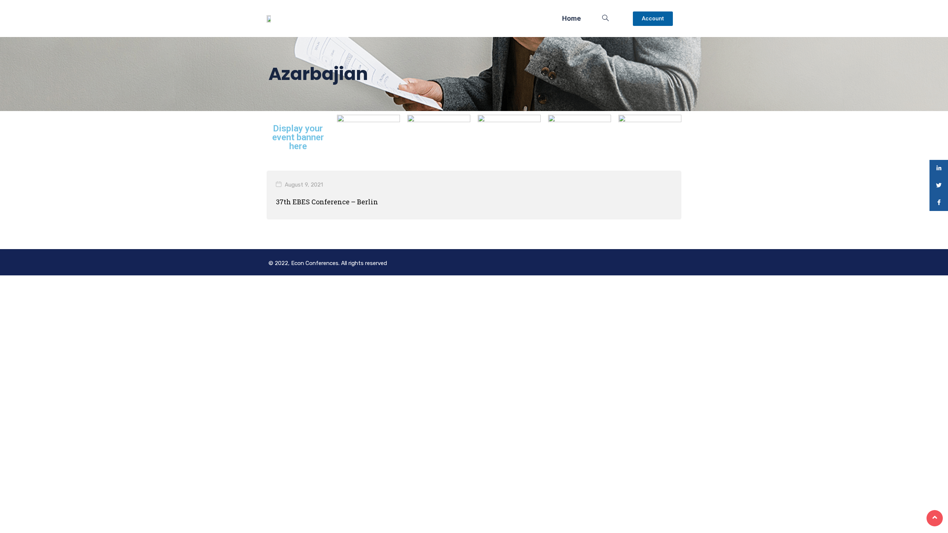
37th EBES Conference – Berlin (327, 201)
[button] (653, 18)
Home (571, 18)
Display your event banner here (298, 137)
